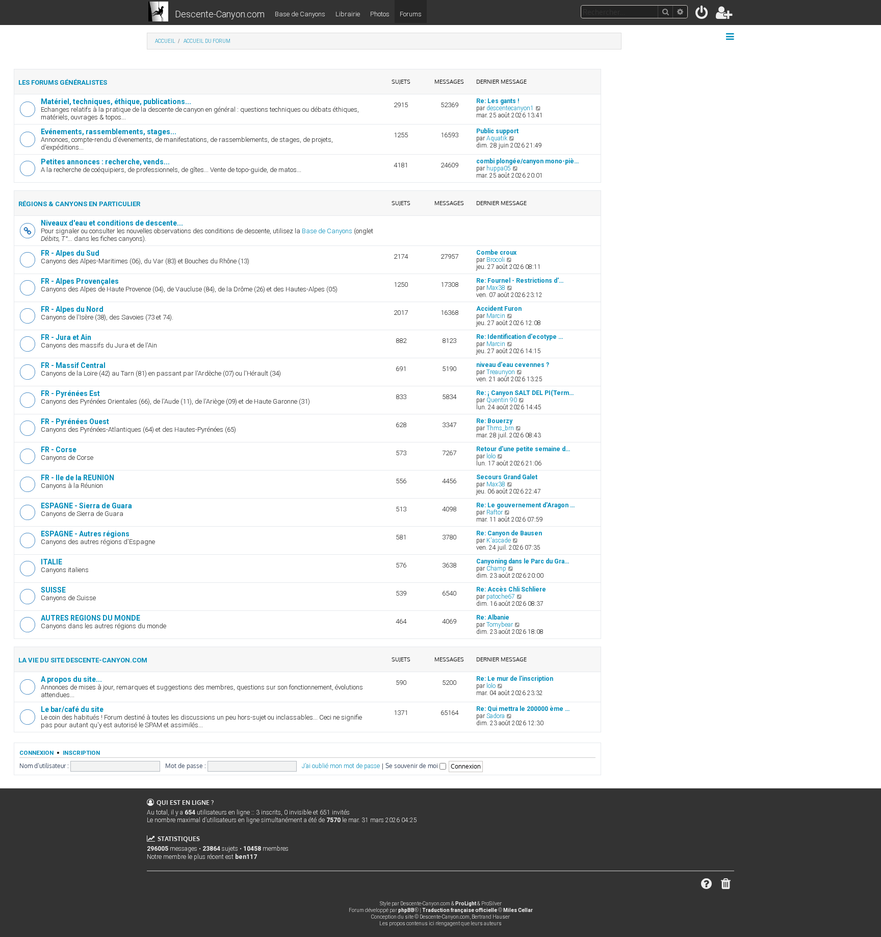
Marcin (495, 315)
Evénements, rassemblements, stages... (108, 132)
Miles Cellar (518, 910)
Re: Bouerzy (494, 421)
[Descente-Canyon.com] (158, 12)
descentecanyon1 (510, 108)
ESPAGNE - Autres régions (85, 534)
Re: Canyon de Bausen (509, 533)
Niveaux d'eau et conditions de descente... (112, 223)
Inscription (81, 752)
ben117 (246, 856)
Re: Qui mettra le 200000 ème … (522, 708)
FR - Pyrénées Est (70, 393)
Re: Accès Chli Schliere (511, 589)
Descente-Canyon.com (220, 14)
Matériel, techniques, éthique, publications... (116, 101)
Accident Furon (499, 308)
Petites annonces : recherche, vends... (105, 162)
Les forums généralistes (62, 82)
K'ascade (498, 540)
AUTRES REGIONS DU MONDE (90, 618)
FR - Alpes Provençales (80, 281)
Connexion (36, 752)
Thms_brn (500, 428)
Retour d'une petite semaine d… (523, 449)
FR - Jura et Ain (66, 337)
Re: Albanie (492, 617)
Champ (496, 568)
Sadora (495, 716)
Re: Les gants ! (497, 101)
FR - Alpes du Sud (70, 253)
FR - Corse (58, 450)
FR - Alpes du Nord (72, 309)
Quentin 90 (501, 400)
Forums (411, 14)
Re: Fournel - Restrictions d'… (519, 280)
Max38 (495, 287)
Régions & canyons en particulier (79, 204)
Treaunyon (500, 372)
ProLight (465, 903)
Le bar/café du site (72, 709)
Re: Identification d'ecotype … (519, 336)
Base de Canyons (300, 14)
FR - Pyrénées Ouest (75, 421)
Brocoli (495, 259)
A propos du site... (71, 679)
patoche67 (500, 596)
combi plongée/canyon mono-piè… (527, 161)
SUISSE (53, 590)
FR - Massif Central (73, 365)
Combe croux (496, 252)
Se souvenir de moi (412, 766)
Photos (380, 14)
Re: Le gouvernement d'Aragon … (525, 505)
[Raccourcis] (731, 37)
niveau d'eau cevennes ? (512, 364)
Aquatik (496, 138)
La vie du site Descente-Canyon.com (82, 660)
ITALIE (51, 562)
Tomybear (499, 624)
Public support (497, 131)
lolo (491, 456)
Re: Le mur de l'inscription (514, 678)
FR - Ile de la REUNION (77, 478)
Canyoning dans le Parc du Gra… (522, 561)
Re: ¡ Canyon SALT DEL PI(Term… (525, 393)
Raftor (494, 512)
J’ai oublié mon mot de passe (341, 766)
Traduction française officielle (459, 910)
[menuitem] (702, 14)
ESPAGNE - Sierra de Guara (86, 506)
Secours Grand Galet (506, 477)
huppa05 (498, 168)
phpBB (406, 910)
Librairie (347, 14)
